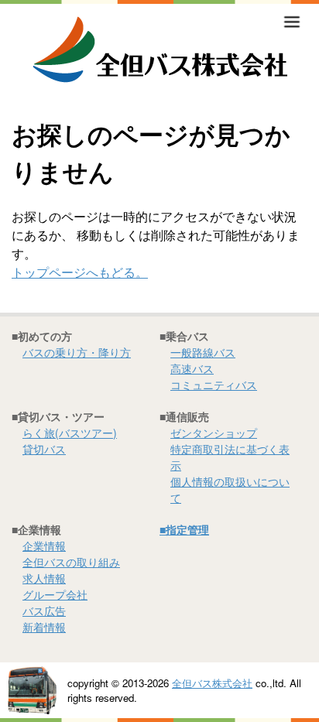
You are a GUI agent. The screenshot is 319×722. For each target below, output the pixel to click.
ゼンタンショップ (213, 432)
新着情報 (44, 627)
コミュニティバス (213, 384)
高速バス (192, 368)
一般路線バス (202, 352)
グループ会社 (54, 594)
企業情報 (44, 545)
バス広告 (44, 610)
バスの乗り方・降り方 (76, 352)
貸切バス (44, 449)
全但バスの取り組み (71, 562)
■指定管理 (184, 529)
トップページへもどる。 (80, 272)
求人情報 (44, 578)
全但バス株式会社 (212, 683)
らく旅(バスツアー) (69, 432)
